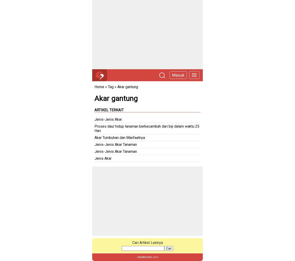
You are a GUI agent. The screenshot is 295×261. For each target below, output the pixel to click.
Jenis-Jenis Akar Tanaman (115, 144)
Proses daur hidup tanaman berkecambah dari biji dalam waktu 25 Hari (146, 128)
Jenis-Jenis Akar (108, 119)
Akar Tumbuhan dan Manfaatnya (119, 137)
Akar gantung (127, 87)
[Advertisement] (147, 34)
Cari (168, 248)
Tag (111, 87)
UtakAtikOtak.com (147, 257)
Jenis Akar (103, 158)
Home (99, 87)
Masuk (178, 75)
